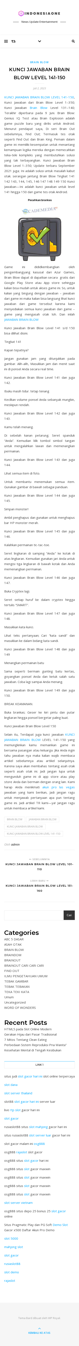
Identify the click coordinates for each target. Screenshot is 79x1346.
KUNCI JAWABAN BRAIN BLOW (25, 826)
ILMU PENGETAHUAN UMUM (25, 976)
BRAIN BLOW (39, 62)
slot (26, 1169)
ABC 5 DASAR (14, 939)
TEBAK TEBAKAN (16, 986)
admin (15, 844)
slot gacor (11, 1118)
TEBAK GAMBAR (16, 981)
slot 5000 (11, 1238)
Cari (69, 915)
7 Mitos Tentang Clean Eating (25, 1039)
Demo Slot (60, 1225)
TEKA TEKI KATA (16, 992)
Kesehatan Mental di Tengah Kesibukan (32, 1050)
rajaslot (21, 1152)
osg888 (39, 1143)
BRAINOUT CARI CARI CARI (24, 965)
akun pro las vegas (58, 787)
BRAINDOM (12, 955)
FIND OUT (11, 971)
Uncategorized (15, 1002)
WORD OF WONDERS (20, 1007)
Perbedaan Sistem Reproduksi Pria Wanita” (35, 1045)
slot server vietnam (18, 1202)
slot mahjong (38, 1127)
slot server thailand (18, 1093)
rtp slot (15, 1110)
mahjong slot (13, 1247)
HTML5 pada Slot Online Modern (28, 1029)
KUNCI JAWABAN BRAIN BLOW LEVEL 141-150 (39, 97)
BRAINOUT (12, 960)
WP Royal (54, 1318)
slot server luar (40, 1135)
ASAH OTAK (13, 944)
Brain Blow (38, 108)
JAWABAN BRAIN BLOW (21, 319)
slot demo (11, 1272)
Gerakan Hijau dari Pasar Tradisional (30, 1034)
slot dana (10, 1085)
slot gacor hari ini (30, 1076)
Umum (9, 997)
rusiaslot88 (12, 1264)
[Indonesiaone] (40, 14)
